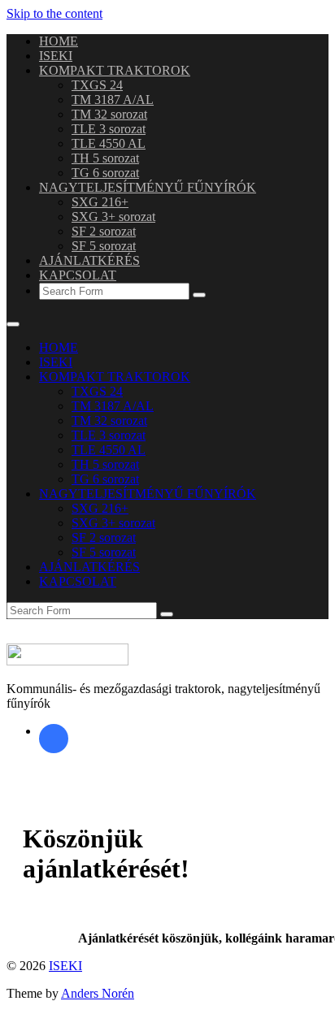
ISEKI (55, 56)
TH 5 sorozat (105, 158)
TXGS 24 (97, 85)
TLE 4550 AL (109, 143)
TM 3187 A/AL (113, 99)
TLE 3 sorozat (109, 129)
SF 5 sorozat (104, 246)
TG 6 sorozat (105, 173)
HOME (58, 41)
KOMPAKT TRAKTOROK (114, 70)
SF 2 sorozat (104, 231)
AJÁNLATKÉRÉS (89, 260)
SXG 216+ (100, 202)
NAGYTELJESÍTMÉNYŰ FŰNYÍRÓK (147, 187)
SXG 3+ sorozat (113, 216)
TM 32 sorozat (109, 114)
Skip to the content (54, 13)
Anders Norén (97, 993)
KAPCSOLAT (77, 275)
